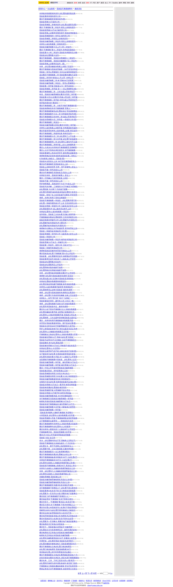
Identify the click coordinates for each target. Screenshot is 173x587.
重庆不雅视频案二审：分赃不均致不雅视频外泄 (58, 106)
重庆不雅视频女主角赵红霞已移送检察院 (55, 547)
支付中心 (60, 581)
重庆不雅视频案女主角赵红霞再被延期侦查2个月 (58, 555)
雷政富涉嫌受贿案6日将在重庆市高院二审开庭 (57, 125)
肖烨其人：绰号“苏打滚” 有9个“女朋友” (55, 298)
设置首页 (43, 581)
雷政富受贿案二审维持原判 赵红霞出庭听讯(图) (58, 25)
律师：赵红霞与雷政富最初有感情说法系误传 (57, 293)
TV (110, 3)
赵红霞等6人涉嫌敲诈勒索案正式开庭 (54, 332)
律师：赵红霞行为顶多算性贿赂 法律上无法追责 (58, 295)
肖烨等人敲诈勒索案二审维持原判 (52, 44)
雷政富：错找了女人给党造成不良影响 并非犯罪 (58, 195)
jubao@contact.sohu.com (94, 585)
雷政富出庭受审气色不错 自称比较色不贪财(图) (58, 351)
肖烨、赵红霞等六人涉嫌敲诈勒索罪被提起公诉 (58, 471)
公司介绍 (115, 581)
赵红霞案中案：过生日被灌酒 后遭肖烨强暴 (56, 449)
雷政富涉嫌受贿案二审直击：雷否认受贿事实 (57, 83)
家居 (102, 3)
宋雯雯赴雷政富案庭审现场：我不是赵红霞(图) (57, 323)
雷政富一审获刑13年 (47, 237)
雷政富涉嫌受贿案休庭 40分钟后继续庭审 (55, 396)
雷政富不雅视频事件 (65, 9)
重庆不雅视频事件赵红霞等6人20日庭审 (54, 427)
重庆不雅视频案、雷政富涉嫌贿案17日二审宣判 (58, 61)
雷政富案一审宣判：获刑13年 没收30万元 (55, 245)
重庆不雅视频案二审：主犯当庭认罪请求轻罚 (57, 92)
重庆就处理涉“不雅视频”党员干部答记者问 (56, 499)
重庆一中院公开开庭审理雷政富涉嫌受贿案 (56, 368)
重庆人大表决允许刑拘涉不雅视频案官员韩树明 (58, 147)
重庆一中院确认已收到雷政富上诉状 (53, 178)
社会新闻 (51, 9)
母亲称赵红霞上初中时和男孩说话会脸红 (55, 552)
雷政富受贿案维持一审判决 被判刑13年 (54, 36)
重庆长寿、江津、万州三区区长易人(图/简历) (57, 561)
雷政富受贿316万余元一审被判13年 (53, 242)
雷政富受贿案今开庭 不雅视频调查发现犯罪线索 (58, 418)
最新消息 (78, 9)
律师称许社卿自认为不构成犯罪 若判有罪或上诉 (58, 228)
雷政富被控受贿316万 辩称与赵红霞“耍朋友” (56, 337)
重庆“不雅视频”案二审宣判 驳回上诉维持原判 (57, 27)
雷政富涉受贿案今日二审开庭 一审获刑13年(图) (58, 120)
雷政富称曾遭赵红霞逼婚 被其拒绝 (52, 387)
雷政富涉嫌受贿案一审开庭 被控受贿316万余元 (58, 362)
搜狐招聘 (67, 581)
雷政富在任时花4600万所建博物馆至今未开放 (57, 326)
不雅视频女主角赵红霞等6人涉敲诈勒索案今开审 (58, 334)
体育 (79, 3)
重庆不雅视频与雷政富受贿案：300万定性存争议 (58, 69)
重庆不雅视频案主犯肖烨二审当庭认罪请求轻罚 (58, 117)
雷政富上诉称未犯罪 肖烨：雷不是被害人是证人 (58, 167)
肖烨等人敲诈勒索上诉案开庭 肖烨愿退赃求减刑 (58, 128)
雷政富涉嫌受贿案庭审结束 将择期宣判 (54, 379)
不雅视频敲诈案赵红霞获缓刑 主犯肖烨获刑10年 (58, 217)
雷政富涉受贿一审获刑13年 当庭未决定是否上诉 (58, 206)
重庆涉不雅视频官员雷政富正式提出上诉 (55, 173)
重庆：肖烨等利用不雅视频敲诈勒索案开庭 (56, 320)
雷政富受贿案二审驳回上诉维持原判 (53, 39)
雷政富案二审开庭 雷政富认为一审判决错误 (56, 86)
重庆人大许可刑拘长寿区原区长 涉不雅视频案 (57, 150)
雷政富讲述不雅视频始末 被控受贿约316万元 (56, 404)
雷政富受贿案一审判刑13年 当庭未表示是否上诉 (58, 234)
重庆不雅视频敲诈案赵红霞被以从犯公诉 (55, 454)
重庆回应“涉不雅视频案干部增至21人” (54, 496)
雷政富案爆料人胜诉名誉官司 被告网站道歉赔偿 (58, 153)
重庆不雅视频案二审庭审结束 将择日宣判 (55, 133)
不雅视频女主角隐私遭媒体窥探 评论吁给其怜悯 (58, 566)
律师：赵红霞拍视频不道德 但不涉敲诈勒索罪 (57, 304)
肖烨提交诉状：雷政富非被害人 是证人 (54, 175)
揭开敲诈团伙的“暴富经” (49, 103)
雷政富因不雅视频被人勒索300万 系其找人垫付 (57, 466)
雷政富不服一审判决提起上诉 (50, 181)
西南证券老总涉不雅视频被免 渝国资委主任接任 (58, 569)
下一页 (90, 573)
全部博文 (130, 581)
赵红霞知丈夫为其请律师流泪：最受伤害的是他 (58, 530)
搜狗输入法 (51, 581)
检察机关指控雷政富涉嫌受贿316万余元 (54, 401)
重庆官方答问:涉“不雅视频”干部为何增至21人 (57, 505)
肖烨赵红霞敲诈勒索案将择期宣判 (52, 281)
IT (91, 3)
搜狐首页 (70, 3)
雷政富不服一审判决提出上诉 (50, 170)
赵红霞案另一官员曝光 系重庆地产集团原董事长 (58, 521)
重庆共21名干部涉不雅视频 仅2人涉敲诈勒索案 (57, 309)
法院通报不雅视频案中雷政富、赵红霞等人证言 (58, 360)
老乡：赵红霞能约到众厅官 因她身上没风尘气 (57, 440)
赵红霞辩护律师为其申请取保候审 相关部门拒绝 (58, 563)
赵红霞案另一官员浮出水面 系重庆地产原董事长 (58, 494)
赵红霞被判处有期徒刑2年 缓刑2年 (52, 223)
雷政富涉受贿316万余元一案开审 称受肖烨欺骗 (57, 385)
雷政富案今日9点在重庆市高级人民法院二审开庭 (58, 97)
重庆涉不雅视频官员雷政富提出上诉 (53, 164)
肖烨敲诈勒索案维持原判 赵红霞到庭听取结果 (57, 13)
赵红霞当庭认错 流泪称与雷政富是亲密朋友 (56, 279)
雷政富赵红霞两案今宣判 (49, 55)
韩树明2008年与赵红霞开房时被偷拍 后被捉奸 (57, 510)
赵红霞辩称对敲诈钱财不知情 (50, 267)
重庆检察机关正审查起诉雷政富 (51, 524)
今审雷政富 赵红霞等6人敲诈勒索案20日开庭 (56, 415)
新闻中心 (41, 9)
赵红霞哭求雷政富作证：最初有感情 (53, 307)
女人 (106, 3)
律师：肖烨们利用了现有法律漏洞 (52, 198)
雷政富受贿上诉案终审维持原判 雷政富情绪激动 (58, 33)
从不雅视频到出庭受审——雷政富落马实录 (56, 421)
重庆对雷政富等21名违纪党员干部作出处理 (56, 519)
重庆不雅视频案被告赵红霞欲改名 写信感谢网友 (58, 111)
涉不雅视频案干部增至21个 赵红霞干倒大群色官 (58, 488)
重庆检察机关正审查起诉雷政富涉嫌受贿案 (56, 533)
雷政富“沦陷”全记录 (47, 438)
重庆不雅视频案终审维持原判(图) (52, 19)
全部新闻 (122, 581)
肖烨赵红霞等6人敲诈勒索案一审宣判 (54, 212)
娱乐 (83, 3)
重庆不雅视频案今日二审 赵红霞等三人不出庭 (57, 136)
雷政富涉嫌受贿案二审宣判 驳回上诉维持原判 (57, 41)
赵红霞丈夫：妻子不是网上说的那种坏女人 (56, 446)
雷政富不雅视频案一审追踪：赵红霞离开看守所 (58, 200)
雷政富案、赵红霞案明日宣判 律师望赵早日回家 (58, 256)
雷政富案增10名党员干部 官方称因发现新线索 (57, 491)
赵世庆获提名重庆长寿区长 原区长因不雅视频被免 (59, 558)
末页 (95, 573)
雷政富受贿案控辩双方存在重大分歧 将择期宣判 (58, 376)
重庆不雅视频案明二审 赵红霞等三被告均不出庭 (58, 142)
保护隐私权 (97, 581)
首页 (79, 573)
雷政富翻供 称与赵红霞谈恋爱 (51, 343)
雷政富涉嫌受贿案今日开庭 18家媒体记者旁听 (57, 407)
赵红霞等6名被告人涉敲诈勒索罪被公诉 (54, 474)
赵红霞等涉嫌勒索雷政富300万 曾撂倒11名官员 (57, 538)
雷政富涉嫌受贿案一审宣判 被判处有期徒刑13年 (58, 240)
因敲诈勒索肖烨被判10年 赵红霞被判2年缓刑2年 (58, 220)
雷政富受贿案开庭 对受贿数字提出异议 (54, 390)
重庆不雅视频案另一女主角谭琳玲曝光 (54, 452)
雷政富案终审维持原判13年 (50, 16)
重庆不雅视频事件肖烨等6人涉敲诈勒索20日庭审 (58, 424)
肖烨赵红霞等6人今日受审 (49, 348)
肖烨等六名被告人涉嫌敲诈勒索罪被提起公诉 (57, 468)
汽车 (94, 3)
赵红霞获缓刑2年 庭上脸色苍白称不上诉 (55, 209)
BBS (128, 3)
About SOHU (106, 581)
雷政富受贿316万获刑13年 (49, 22)
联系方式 (89, 581)
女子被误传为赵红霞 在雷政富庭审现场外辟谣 (57, 354)
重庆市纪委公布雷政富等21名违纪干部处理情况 (58, 507)
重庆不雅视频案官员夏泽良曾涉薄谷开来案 (56, 485)
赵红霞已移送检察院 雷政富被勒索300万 (55, 549)
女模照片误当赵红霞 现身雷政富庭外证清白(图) (58, 382)
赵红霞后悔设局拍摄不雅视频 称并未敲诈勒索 (57, 284)
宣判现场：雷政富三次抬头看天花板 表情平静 (57, 214)
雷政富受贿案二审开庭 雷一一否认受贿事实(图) (58, 89)
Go (111, 573)
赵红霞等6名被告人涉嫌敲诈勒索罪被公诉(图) (57, 463)
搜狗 (132, 3)
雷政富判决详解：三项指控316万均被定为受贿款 (58, 187)
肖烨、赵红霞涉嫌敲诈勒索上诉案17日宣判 (56, 66)
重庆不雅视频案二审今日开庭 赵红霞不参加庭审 (58, 139)
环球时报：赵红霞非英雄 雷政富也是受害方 (56, 541)
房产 (98, 3)
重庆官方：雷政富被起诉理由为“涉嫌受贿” (56, 527)
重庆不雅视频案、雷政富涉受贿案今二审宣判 (57, 58)
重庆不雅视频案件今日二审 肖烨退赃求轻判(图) (58, 114)
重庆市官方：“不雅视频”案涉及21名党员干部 (57, 502)
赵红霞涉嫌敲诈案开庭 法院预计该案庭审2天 (56, 312)
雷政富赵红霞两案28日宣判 (50, 262)
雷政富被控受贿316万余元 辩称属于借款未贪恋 (57, 346)
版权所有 (106, 583)
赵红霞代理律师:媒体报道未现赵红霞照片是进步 (58, 192)
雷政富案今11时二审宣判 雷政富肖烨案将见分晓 (58, 53)
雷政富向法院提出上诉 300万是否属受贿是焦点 (57, 161)
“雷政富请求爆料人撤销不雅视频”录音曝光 (56, 413)
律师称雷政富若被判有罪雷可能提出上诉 (55, 251)
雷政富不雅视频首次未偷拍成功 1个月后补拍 (56, 443)
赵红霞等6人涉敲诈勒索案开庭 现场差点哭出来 (57, 315)
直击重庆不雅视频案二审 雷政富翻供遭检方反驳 (58, 75)
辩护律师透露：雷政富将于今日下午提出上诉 (57, 184)
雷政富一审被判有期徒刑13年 (50, 248)
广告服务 (74, 581)
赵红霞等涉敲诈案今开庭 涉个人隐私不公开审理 (58, 357)
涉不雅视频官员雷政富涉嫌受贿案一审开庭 (56, 399)
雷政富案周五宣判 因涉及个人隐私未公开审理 (57, 259)
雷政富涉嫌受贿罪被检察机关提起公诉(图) (56, 480)
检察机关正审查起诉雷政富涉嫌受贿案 (54, 535)
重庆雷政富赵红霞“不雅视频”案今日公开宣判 (57, 253)
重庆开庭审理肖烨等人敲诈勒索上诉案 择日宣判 (58, 131)
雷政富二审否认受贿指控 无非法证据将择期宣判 (58, 72)
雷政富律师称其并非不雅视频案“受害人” (55, 108)
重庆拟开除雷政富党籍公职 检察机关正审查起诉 (58, 516)
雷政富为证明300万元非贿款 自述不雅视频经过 (57, 340)
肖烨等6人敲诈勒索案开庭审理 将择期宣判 (56, 287)
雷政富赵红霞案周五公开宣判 (50, 265)
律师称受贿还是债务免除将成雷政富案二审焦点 (58, 156)
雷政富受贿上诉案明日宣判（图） (52, 64)
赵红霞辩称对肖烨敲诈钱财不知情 (52, 270)
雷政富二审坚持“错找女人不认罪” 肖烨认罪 (56, 78)
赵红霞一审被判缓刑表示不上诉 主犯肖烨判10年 (58, 203)
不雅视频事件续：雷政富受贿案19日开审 (55, 432)
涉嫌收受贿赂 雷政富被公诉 (50, 477)
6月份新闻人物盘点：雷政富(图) (52, 159)
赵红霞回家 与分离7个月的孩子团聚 (53, 189)
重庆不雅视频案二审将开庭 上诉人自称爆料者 (57, 145)
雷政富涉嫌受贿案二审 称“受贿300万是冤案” (56, 80)
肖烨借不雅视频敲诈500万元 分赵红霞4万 (55, 460)
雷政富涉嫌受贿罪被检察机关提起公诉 (54, 482)
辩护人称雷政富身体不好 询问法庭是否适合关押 (58, 329)
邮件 (120, 3)
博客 (124, 3)
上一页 (84, 573)
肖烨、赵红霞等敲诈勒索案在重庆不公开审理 (57, 273)
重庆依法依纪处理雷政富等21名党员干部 (55, 513)
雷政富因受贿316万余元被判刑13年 (53, 30)
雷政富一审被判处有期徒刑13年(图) (53, 231)
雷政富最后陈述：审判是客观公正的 (53, 371)
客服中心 (82, 581)
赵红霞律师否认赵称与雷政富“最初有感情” (56, 290)
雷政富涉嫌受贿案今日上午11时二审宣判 (55, 47)
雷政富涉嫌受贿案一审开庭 (50, 410)
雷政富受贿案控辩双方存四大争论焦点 (54, 374)
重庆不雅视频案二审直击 (49, 122)
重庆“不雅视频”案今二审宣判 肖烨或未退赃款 (57, 50)
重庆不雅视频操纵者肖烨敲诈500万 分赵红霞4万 (58, 457)
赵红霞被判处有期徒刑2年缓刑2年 (52, 226)
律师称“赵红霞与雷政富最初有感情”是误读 (56, 276)
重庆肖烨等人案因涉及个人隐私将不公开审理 (57, 429)
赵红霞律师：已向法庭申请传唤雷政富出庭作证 (58, 318)
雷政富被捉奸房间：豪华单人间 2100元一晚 (56, 301)
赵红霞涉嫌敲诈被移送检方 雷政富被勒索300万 (57, 544)
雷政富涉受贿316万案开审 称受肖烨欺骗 (55, 393)
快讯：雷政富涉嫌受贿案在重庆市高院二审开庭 (58, 94)
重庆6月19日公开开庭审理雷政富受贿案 (54, 435)
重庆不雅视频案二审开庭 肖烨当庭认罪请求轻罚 (58, 100)
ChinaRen (115, 3)
